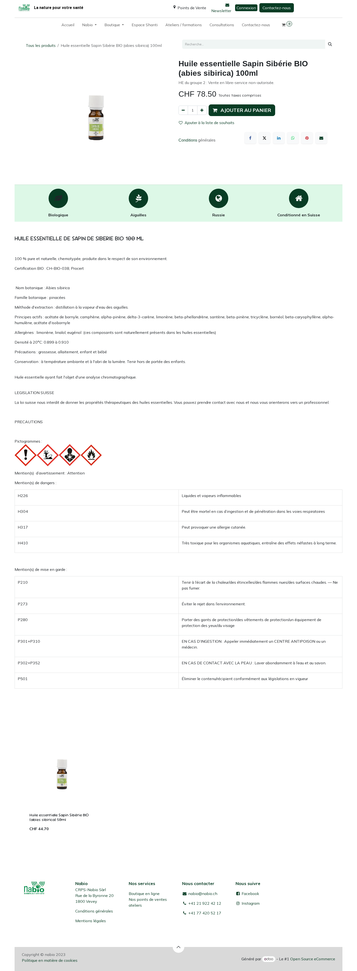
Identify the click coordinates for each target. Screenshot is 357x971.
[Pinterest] (307, 138)
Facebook (250, 893)
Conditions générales (94, 911)
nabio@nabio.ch (202, 893)
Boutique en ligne (144, 893)
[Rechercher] (330, 44)
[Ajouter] (202, 110)
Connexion (246, 7)
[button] (242, 110)
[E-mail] (321, 138)
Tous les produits (41, 45)
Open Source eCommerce (312, 958)
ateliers (135, 905)
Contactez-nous (277, 7)
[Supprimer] (183, 110)
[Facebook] (250, 138)
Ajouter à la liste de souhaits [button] (209, 122)
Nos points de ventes (148, 899)
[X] (264, 138)
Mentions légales (90, 920)
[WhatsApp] (293, 138)
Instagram (251, 903)
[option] (178, 785)
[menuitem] (68, 26)
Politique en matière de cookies (49, 960)
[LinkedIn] (279, 138)
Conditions (188, 140)
